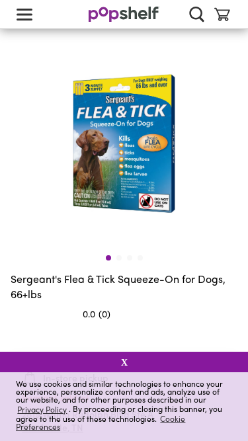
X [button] (124, 362)
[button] (226, 340)
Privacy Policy (42, 409)
